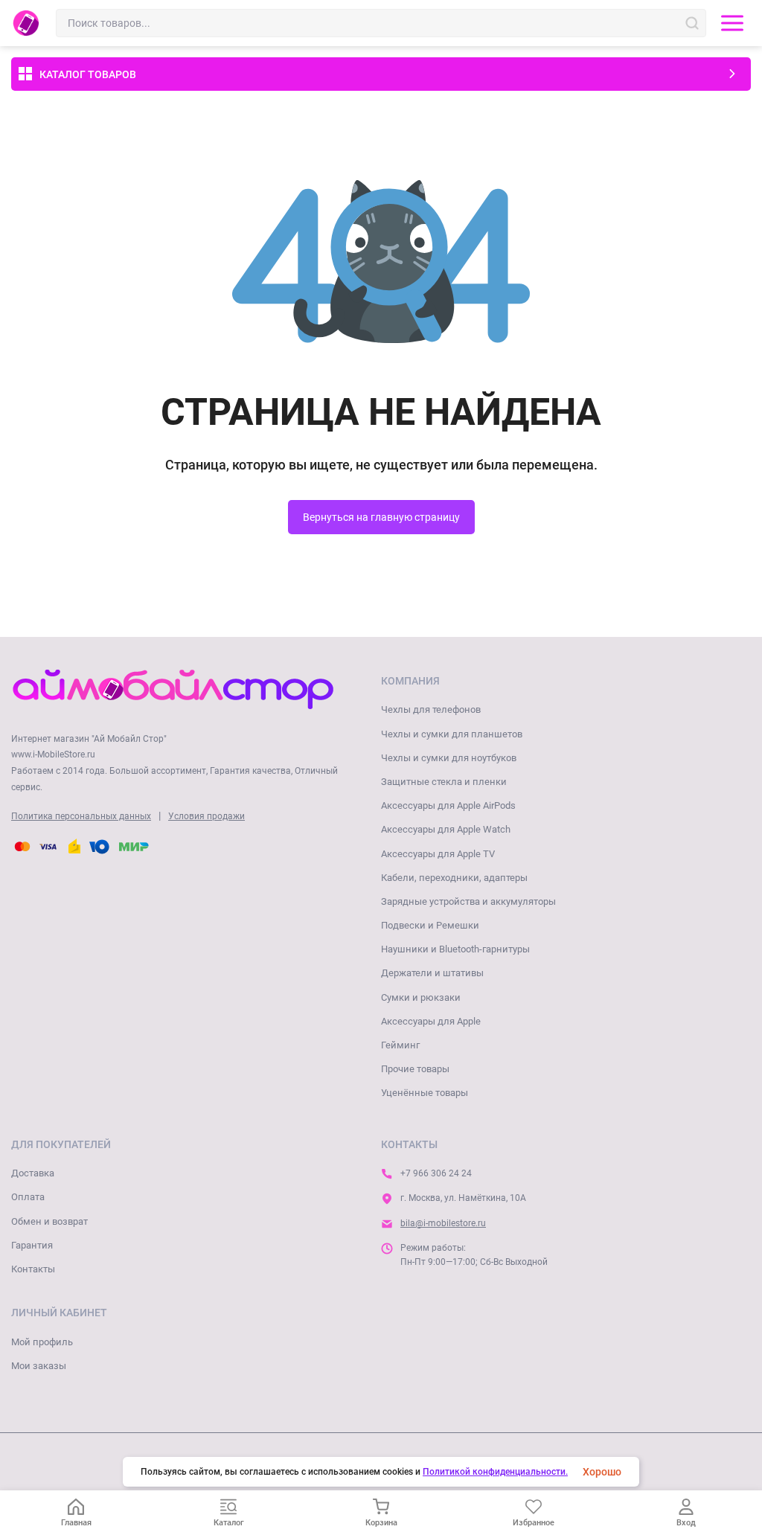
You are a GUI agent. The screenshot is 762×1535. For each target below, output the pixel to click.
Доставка (32, 1173)
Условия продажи (206, 816)
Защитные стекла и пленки (444, 781)
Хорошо (602, 1472)
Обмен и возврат (49, 1221)
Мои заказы (38, 1365)
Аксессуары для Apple (431, 1021)
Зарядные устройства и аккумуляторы (468, 901)
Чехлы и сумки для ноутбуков (448, 757)
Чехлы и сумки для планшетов (451, 734)
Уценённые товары (424, 1092)
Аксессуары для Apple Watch (445, 829)
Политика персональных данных (81, 816)
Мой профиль (42, 1341)
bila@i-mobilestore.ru (443, 1223)
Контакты (33, 1269)
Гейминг (400, 1045)
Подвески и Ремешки (430, 925)
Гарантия (32, 1245)
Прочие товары (415, 1068)
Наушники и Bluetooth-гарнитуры (455, 949)
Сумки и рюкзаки (421, 997)
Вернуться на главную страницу (381, 517)
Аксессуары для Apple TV (438, 853)
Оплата (28, 1196)
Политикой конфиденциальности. (495, 1472)
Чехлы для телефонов (431, 709)
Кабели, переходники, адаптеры (454, 877)
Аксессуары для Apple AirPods (448, 805)
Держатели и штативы (432, 972)
